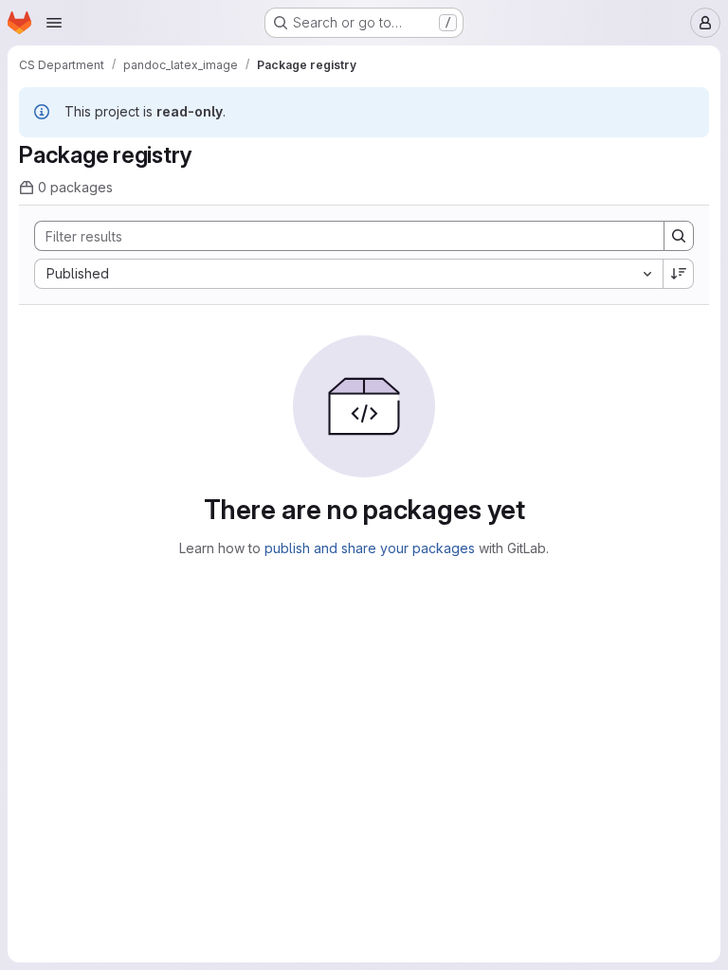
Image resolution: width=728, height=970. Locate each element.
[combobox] (348, 274)
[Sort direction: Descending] (679, 274)
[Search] (679, 236)
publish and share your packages (369, 548)
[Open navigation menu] (54, 23)
